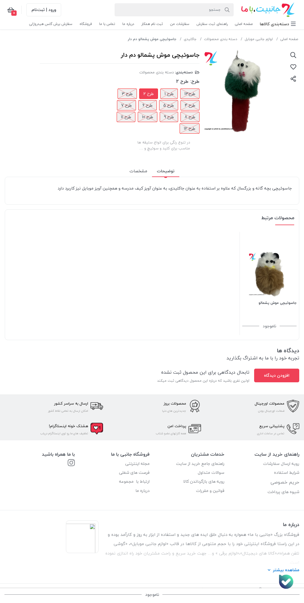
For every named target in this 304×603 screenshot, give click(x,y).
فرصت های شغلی (134, 472)
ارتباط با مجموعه (134, 481)
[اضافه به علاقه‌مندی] (293, 67)
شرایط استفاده (286, 472)
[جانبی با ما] (71, 463)
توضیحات (166, 171)
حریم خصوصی (284, 482)
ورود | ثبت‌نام (43, 9)
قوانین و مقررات (210, 490)
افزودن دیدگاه (276, 375)
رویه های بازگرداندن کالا (203, 481)
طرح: (195, 81)
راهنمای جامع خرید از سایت (200, 463)
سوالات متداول (211, 472)
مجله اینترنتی (137, 463)
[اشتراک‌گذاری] (293, 79)
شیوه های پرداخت (283, 491)
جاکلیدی (190, 39)
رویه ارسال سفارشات (281, 463)
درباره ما (142, 490)
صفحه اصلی (289, 39)
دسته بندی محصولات (220, 39)
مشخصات (138, 171)
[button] (277, 24)
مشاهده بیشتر (286, 570)
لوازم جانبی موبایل (259, 39)
